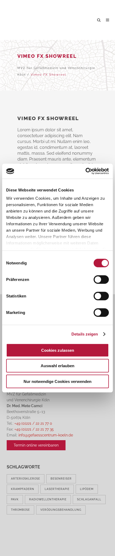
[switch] (101, 279)
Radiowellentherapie (48, 499)
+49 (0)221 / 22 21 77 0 (33, 423)
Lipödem (87, 489)
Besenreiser (61, 478)
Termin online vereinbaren (36, 445)
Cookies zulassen (57, 350)
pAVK (15, 499)
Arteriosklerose (25, 478)
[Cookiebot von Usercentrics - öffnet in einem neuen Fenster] (85, 171)
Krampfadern (22, 489)
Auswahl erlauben (57, 365)
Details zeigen (84, 334)
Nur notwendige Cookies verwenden (57, 381)
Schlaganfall (89, 499)
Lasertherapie (57, 489)
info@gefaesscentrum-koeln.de (45, 435)
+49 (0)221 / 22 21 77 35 (34, 429)
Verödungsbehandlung (60, 509)
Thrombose (20, 509)
